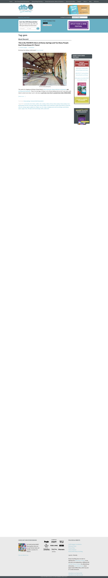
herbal (41, 105)
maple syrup (58, 105)
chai (40, 103)
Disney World (21, 105)
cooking (44, 103)
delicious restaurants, (60, 89)
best (31, 103)
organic (28, 107)
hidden (44, 105)
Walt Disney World (39, 101)
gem (33, 105)
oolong (24, 107)
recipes (45, 107)
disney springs (57, 103)
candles (37, 103)
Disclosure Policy (72, 546)
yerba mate (46, 108)
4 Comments (31, 47)
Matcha (63, 105)
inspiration (52, 105)
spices (19, 108)
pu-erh (41, 107)
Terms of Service (72, 549)
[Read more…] (21, 96)
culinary (48, 103)
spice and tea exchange (57, 107)
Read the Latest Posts (24, 17)
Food (30, 105)
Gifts (35, 105)
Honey (48, 105)
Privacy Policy (71, 548)
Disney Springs (39, 50)
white (42, 108)
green (38, 105)
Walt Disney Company (80, 560)
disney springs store (65, 103)
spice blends (66, 107)
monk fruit (67, 105)
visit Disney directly (78, 566)
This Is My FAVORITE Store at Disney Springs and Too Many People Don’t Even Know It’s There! (43, 44)
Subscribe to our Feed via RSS (75, 573)
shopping (49, 107)
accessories (27, 103)
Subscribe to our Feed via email (75, 575)
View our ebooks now (23, 555)
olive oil (20, 107)
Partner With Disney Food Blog (75, 551)
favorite (26, 105)
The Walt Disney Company (74, 564)
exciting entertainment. (24, 91)
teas (26, 108)
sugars (23, 108)
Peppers (38, 107)
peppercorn (32, 107)
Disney (51, 103)
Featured (33, 101)
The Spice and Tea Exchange (34, 108)
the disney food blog (23, 4)
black (34, 103)
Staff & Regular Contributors (75, 544)
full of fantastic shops (49, 89)
